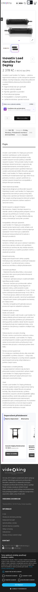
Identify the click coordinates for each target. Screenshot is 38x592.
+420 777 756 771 (10, 546)
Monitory (8, 133)
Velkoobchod (6, 532)
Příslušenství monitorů (19, 133)
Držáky (25, 130)
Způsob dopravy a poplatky (10, 526)
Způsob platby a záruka (9, 523)
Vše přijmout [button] (19, 585)
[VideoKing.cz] (6, 3)
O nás (4, 514)
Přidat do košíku (22, 118)
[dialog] (19, 572)
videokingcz (8, 548)
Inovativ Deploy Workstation (15, 446)
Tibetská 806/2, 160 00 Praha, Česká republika (16, 504)
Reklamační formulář (8, 520)
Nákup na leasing (7, 529)
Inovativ (25, 135)
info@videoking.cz (23, 546)
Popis (5, 144)
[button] (15, 48)
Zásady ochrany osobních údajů (11, 535)
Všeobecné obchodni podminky (11, 517)
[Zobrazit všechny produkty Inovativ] (6, 48)
